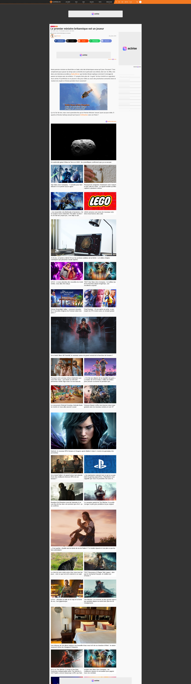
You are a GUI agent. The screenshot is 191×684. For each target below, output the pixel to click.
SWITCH (126, 2)
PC (116, 2)
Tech (76, 2)
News (56, 26)
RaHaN (59, 36)
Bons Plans (109, 2)
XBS (122, 2)
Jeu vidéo (52, 26)
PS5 (119, 2)
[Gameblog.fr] (55, 2)
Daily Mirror (75, 74)
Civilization (84, 115)
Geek (83, 2)
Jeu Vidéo (68, 2)
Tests (100, 2)
